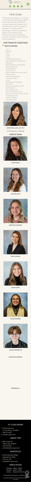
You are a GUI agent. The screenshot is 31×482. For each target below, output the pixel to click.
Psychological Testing (12, 95)
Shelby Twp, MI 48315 (9, 444)
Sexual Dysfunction (11, 99)
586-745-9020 (7, 446)
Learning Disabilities (11, 78)
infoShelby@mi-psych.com (11, 448)
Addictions (9, 51)
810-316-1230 (7, 459)
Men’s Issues (9, 84)
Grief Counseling (10, 74)
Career (8, 57)
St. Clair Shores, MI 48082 (11, 430)
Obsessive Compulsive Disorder (15, 86)
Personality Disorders (12, 90)
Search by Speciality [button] (11, 46)
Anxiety (8, 55)
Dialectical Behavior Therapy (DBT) (15, 65)
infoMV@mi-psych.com (10, 461)
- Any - (7, 49)
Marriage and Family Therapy (14, 82)
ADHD (7, 53)
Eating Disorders (10, 70)
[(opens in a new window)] (1, 5)
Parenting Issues (10, 88)
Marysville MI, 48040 (9, 457)
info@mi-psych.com (9, 434)
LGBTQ (8, 80)
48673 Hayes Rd (8, 442)
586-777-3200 (7, 432)
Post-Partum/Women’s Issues (14, 92)
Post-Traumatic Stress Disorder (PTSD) (17, 93)
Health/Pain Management (13, 76)
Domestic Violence (11, 68)
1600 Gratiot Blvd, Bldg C (10, 455)
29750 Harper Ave (8, 428)
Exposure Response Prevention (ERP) (16, 72)
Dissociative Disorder (12, 67)
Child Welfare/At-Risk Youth (13, 59)
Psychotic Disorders (11, 97)
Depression (9, 63)
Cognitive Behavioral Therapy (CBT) (16, 61)
